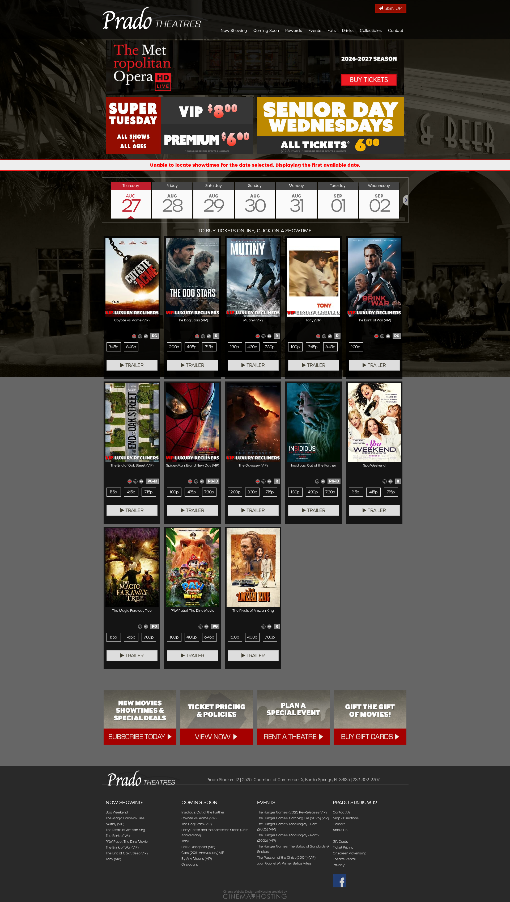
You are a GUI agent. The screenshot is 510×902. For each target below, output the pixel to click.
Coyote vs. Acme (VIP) (198, 818)
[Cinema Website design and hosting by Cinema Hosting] (255, 894)
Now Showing (234, 30)
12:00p (235, 492)
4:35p (191, 347)
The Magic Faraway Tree (125, 818)
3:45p (113, 347)
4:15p (131, 492)
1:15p (113, 492)
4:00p (191, 637)
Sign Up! (392, 8)
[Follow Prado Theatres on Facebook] (368, 880)
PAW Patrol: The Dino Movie (127, 841)
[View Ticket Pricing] (216, 717)
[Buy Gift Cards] (370, 717)
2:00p (174, 347)
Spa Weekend (117, 812)
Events (314, 30)
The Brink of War (118, 835)
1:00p (295, 347)
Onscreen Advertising (349, 853)
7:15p (209, 347)
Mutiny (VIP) (115, 824)
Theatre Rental (344, 859)
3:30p (252, 492)
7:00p (149, 637)
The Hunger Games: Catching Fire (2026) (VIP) (293, 818)
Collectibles (371, 30)
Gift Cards (340, 841)
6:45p (131, 347)
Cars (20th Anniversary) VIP (202, 852)
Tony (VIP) (113, 859)
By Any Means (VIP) (196, 858)
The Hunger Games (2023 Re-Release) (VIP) (292, 812)
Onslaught (189, 864)
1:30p (234, 347)
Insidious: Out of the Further (202, 812)
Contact (395, 30)
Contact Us (342, 812)
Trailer (134, 365)
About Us (340, 830)
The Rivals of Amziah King (125, 830)
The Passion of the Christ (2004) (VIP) (286, 857)
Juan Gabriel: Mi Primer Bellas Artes (284, 863)
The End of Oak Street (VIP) (127, 853)
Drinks (348, 30)
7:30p (269, 347)
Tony (185, 841)
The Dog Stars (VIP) (196, 824)
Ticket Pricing (343, 847)
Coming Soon (266, 30)
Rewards (293, 30)
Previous (102, 200)
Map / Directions (346, 818)
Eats (332, 30)
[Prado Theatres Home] (155, 18)
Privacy (339, 865)
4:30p (252, 347)
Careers (339, 824)
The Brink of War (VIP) (122, 847)
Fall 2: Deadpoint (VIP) (198, 847)
